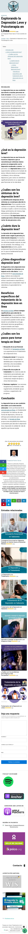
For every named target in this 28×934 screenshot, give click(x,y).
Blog (7, 38)
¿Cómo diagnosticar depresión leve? (15, 67)
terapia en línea (8, 311)
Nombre (4, 736)
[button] (24, 930)
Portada (3, 38)
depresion (4, 15)
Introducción (9, 50)
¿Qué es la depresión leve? (13, 52)
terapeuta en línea (18, 349)
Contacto (17, 865)
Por (8, 918)
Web (2, 752)
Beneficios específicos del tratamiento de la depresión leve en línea (18, 76)
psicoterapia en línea (8, 410)
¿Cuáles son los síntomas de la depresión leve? (15, 56)
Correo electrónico (7, 744)
